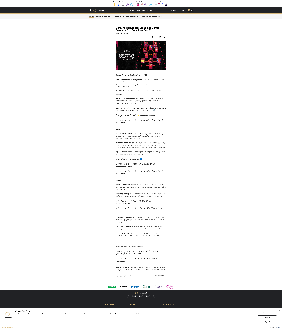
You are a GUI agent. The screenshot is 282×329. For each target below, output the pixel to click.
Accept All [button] (267, 317)
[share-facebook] (152, 37)
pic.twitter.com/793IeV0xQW (123, 203)
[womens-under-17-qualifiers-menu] (150, 4)
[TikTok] (149, 296)
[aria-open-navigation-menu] (90, 10)
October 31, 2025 (120, 123)
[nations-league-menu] (118, 4)
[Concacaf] (99, 10)
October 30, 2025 (120, 174)
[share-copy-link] (164, 37)
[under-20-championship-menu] (127, 4)
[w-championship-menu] (138, 4)
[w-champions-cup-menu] (166, 4)
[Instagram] (132, 296)
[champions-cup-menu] (156, 4)
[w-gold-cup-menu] (142, 4)
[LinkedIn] (146, 296)
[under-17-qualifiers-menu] (131, 4)
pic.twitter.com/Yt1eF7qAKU (147, 115)
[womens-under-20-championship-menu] (145, 4)
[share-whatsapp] (160, 37)
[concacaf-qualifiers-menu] (123, 4)
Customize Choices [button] (267, 312)
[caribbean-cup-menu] (162, 4)
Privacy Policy (10, 327)
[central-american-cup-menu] (159, 4)
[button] (279, 310)
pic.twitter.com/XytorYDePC (133, 254)
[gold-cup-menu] (114, 4)
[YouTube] (135, 296)
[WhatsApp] (142, 296)
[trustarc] (277, 327)
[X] (139, 296)
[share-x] (156, 37)
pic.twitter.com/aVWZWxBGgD (124, 166)
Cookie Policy (54, 313)
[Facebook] (128, 296)
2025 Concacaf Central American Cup (132, 79)
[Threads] (153, 296)
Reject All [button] (267, 322)
